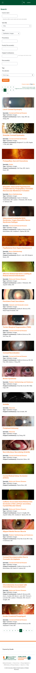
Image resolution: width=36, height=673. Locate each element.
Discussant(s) (6, 60)
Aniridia (6, 404)
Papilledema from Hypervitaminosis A (17, 248)
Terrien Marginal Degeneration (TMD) (17, 327)
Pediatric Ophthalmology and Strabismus (21, 382)
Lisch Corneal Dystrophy (12, 109)
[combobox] (18, 75)
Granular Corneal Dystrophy (13, 135)
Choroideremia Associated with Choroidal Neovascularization (15, 586)
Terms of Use (16, 663)
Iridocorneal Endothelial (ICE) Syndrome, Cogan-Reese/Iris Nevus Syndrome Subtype (16, 220)
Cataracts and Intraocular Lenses (18, 305)
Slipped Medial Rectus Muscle (14, 531)
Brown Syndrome (9, 378)
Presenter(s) (5, 38)
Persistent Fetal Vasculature (13, 301)
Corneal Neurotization (11, 353)
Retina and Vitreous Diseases (17, 279)
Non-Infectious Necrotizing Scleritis (16, 452)
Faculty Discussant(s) (8, 45)
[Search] (24, 2)
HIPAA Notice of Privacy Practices (11, 665)
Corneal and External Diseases (18, 113)
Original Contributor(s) (8, 53)
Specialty (4, 22)
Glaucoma (12, 408)
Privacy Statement (25, 663)
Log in (28, 2)
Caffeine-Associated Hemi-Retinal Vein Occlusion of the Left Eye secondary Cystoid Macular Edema (17, 504)
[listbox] (18, 71)
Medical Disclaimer (7, 663)
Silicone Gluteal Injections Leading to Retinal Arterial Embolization (17, 274)
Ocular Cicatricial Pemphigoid (14, 616)
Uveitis (11, 164)
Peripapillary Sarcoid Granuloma (15, 161)
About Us (23, 665)
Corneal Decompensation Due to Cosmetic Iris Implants (15, 558)
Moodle (11, 649)
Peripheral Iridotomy (10, 428)
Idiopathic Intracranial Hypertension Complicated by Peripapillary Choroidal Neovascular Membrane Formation (18, 189)
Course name (5, 12)
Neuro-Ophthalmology (15, 194)
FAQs (27, 665)
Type (3, 30)
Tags (3, 68)
